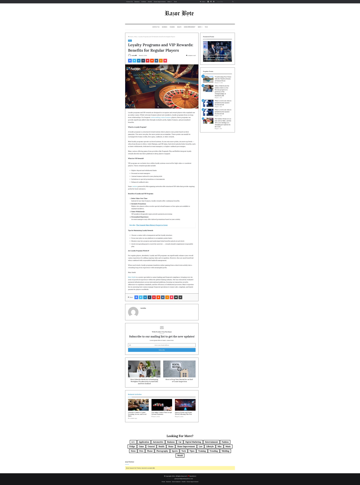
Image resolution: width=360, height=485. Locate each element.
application (144, 442)
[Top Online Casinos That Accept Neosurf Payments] (162, 405)
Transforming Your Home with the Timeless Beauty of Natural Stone (223, 79)
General (151, 446)
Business (137, 1)
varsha (133, 55)
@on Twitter (129, 462)
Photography (162, 451)
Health (150, 1)
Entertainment (211, 442)
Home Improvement (160, 1)
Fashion (143, 1)
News (169, 1)
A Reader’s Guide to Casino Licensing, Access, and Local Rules (137, 414)
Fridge (132, 446)
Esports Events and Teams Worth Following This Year (183, 413)
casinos (134, 186)
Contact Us (129, 1)
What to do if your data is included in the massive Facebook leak (223, 103)
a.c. (133, 442)
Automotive (158, 442)
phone (150, 451)
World (180, 455)
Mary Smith (132, 277)
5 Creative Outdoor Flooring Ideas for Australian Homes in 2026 (216, 57)
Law (200, 446)
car (180, 442)
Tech (175, 1)
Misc (135, 36)
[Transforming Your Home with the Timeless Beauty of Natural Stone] (208, 79)
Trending (214, 451)
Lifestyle (210, 446)
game (141, 446)
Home (131, 36)
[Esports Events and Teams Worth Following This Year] (185, 405)
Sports (175, 451)
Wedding (225, 451)
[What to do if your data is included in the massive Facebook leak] (208, 103)
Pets (141, 451)
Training (202, 451)
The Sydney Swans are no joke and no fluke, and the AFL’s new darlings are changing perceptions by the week (223, 122)
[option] (217, 51)
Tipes (192, 451)
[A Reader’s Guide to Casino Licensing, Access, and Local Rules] (138, 405)
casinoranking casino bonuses (161, 117)
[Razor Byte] (180, 13)
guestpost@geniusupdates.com (183, 478)
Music (228, 446)
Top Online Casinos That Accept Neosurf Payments (162, 413)
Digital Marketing (193, 442)
